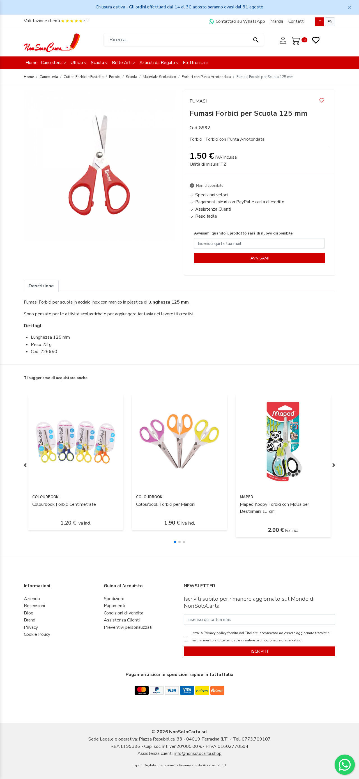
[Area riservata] (284, 40)
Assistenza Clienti (122, 620)
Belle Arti (122, 63)
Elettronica (194, 63)
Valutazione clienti (42, 21)
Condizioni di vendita (123, 613)
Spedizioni (114, 599)
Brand (29, 620)
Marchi (276, 21)
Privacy (31, 627)
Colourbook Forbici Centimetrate (64, 504)
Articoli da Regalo (157, 63)
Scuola (97, 63)
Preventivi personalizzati (128, 627)
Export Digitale (144, 765)
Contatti (296, 21)
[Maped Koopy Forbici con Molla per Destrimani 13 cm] (283, 441)
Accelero (210, 765)
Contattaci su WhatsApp (240, 21)
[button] (175, 542)
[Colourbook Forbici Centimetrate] (75, 441)
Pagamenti (114, 606)
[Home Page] (52, 42)
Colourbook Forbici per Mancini (165, 504)
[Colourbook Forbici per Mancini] (179, 441)
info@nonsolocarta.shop (198, 753)
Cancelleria (52, 63)
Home (32, 63)
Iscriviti (259, 651)
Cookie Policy (37, 634)
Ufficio (76, 63)
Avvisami (259, 258)
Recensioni (34, 606)
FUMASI (198, 101)
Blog (28, 613)
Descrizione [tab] (41, 286)
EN (330, 21)
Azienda (32, 599)
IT (319, 21)
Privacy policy (215, 633)
